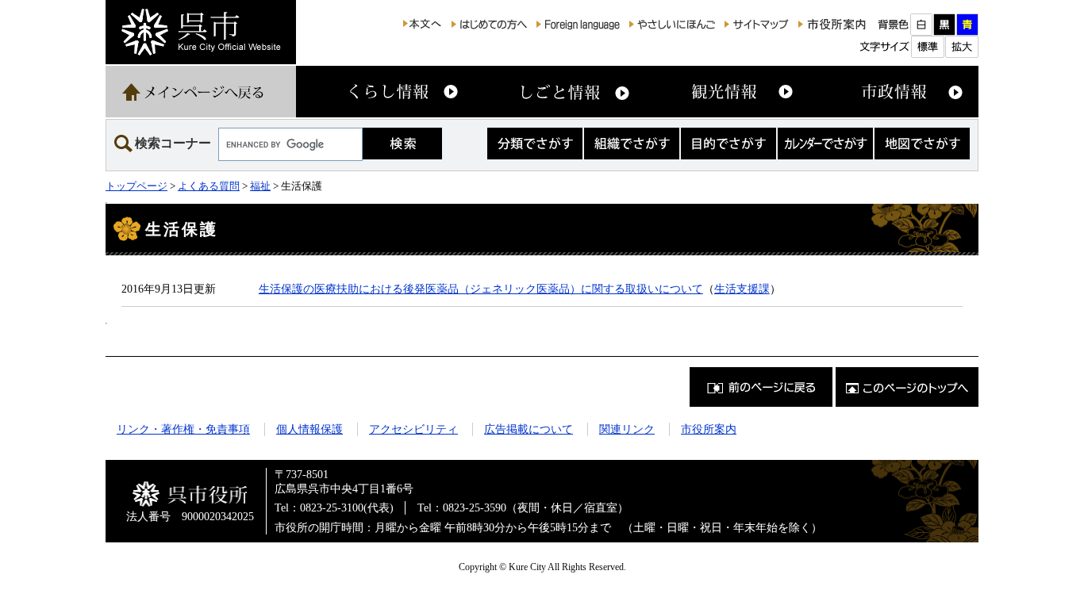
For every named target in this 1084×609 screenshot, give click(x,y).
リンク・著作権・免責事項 (183, 429)
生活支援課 (742, 288)
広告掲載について (528, 429)
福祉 (260, 186)
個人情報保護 (309, 429)
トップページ (136, 186)
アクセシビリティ (413, 429)
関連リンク (627, 429)
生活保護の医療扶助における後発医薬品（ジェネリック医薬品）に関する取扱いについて (481, 288)
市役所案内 (708, 429)
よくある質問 (209, 186)
